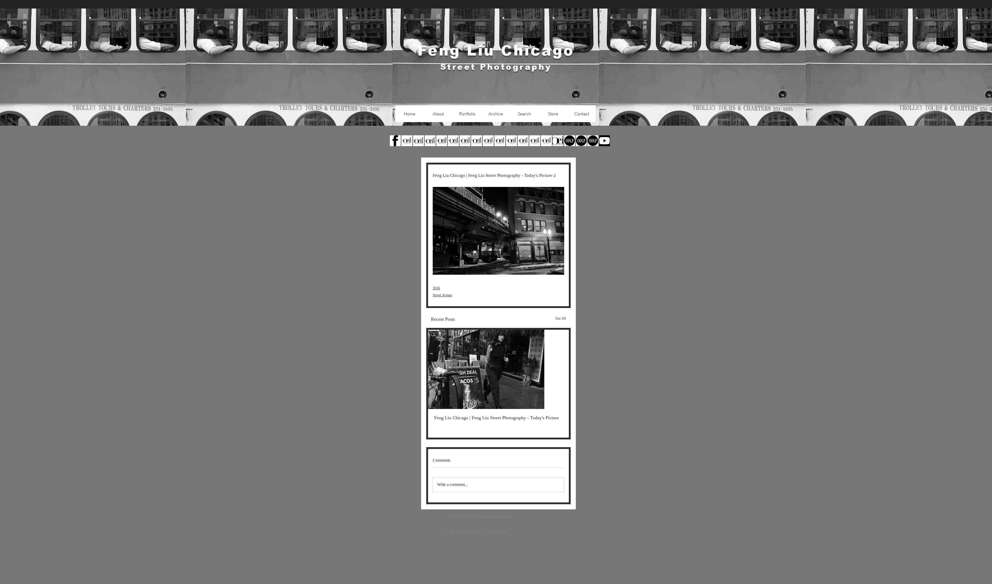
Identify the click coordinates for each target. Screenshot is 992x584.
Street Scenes (442, 295)
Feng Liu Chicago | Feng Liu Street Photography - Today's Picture (496, 417)
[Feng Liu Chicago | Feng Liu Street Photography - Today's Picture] (498, 369)
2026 (436, 288)
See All (560, 318)
